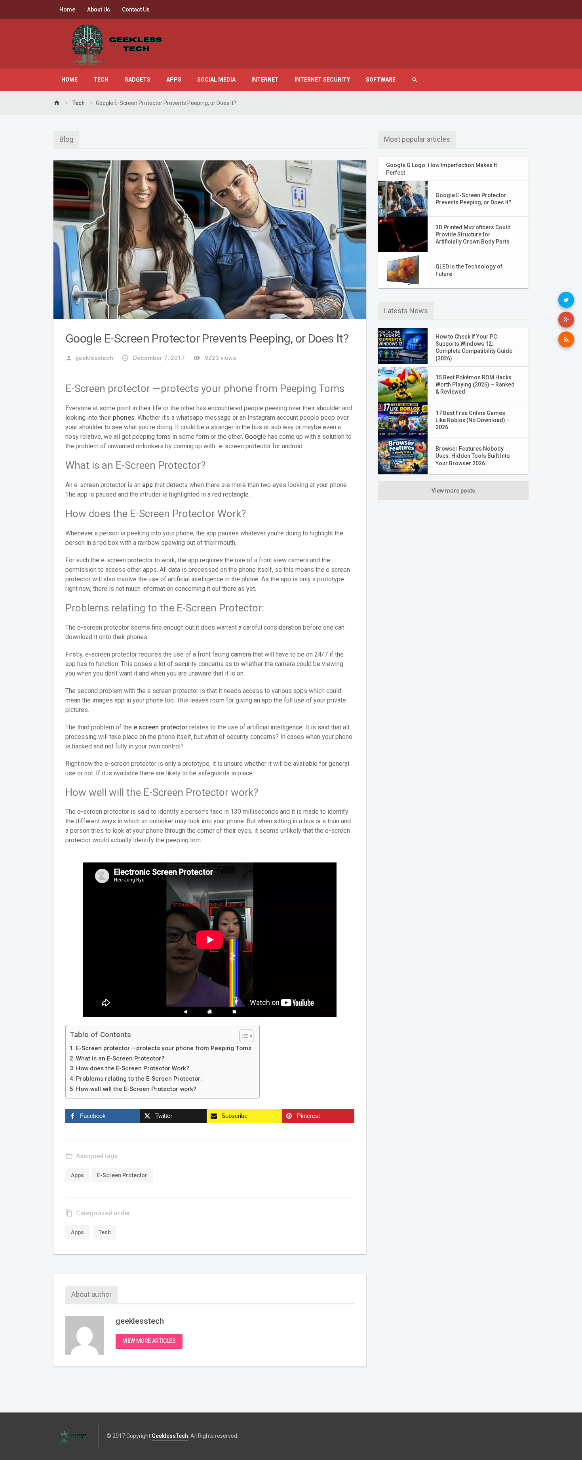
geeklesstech (89, 358)
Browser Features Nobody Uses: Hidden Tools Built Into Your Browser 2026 (473, 455)
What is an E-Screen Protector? (120, 1058)
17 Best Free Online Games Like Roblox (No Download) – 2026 (473, 420)
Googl (253, 436)
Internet (265, 79)
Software (381, 79)
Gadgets (137, 79)
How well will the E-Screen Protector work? (136, 1089)
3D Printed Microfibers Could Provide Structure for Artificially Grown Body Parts (473, 234)
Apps (173, 79)
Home (67, 9)
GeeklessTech (170, 1436)
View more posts (453, 490)
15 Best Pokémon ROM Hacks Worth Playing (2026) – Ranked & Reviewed (475, 384)
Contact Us (136, 9)
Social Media (216, 79)
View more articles (149, 1341)
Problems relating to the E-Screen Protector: (139, 1078)
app (147, 485)
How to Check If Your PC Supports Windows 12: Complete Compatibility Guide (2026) (474, 347)
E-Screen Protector (122, 1175)
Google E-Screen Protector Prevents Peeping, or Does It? (474, 199)
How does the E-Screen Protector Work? (132, 1068)
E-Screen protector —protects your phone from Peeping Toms (163, 1048)
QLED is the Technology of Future (469, 270)
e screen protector (160, 727)
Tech (100, 79)
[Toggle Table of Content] (242, 1036)
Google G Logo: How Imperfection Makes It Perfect (441, 168)
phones (124, 417)
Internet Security (322, 79)
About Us (98, 9)
